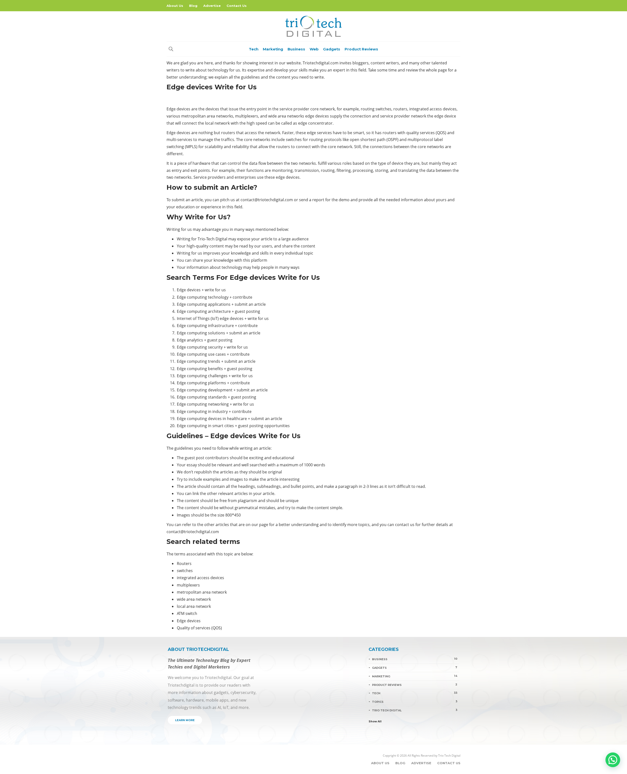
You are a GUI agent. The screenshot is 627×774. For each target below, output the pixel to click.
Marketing (273, 49)
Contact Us (237, 6)
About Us (175, 6)
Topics (414, 702)
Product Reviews (361, 49)
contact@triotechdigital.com (267, 199)
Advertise (212, 6)
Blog (193, 6)
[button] (612, 759)
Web (314, 49)
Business (296, 49)
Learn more (185, 720)
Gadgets (331, 49)
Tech (253, 49)
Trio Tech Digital (414, 710)
